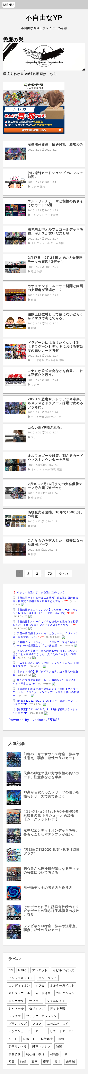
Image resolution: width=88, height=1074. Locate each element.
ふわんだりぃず (57, 1023)
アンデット (39, 970)
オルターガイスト (62, 985)
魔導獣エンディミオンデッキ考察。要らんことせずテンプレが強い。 (51, 832)
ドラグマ (15, 1016)
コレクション (65, 993)
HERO (22, 970)
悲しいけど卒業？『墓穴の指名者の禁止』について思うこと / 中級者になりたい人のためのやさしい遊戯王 (45, 654)
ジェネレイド (56, 1000)
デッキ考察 (57, 1008)
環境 (61, 1039)
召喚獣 (54, 1054)
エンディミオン (19, 985)
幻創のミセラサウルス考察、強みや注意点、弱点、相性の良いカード (51, 756)
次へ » (64, 574)
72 (50, 574)
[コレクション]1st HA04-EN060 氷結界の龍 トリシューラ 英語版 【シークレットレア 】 (53, 815)
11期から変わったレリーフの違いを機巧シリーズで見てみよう (51, 794)
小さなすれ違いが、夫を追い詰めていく (41, 592)
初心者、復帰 (35, 1054)
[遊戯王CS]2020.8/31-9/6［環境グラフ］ (52, 851)
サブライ (35, 1000)
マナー (40, 1031)
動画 (35, 1061)
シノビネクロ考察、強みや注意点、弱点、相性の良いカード (51, 928)
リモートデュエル (62, 1031)
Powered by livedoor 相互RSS (34, 720)
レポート (29, 1039)
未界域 (70, 1061)
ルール (13, 1039)
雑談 (59, 1046)
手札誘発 (15, 1054)
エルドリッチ (47, 978)
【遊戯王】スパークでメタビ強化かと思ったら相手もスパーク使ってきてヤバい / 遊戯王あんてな (45, 623)
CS (11, 970)
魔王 (46, 1061)
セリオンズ (37, 1008)
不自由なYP (44, 18)
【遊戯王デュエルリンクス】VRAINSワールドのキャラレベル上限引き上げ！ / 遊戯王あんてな (45, 611)
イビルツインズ (63, 970)
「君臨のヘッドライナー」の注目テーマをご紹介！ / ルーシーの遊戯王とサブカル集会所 (45, 644)
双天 (12, 1061)
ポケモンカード (19, 1031)
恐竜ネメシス (41, 1046)
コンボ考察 (16, 1000)
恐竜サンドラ (18, 1046)
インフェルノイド (21, 978)
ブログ (37, 1023)
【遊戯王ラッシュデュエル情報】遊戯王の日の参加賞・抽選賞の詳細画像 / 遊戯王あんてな (45, 599)
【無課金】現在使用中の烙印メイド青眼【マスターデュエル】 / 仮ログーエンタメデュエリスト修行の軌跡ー (46, 692)
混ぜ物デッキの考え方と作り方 (48, 887)
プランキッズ (18, 1023)
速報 (23, 1061)
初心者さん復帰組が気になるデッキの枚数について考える (51, 870)
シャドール (16, 1008)
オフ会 (40, 985)
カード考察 (43, 993)
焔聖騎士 (47, 1039)
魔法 (57, 1061)
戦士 (67, 1054)
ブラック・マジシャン (41, 1016)
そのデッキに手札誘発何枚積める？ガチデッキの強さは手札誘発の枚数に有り (51, 911)
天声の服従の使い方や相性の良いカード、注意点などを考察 (51, 775)
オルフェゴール (19, 993)
